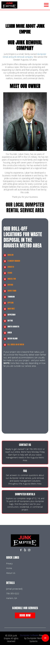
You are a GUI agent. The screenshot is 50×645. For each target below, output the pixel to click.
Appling (10, 302)
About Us (10, 573)
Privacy (9, 563)
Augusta (11, 266)
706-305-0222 (12, 593)
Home (9, 568)
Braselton (12, 278)
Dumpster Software (29, 635)
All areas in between (16, 344)
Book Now (25, 615)
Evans (10, 272)
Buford (10, 284)
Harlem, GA (11, 598)
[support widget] (45, 638)
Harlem (10, 254)
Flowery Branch (14, 260)
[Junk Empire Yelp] (25, 550)
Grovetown (12, 290)
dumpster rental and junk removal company (24, 55)
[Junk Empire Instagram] (29, 550)
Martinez (11, 308)
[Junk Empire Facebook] (20, 550)
